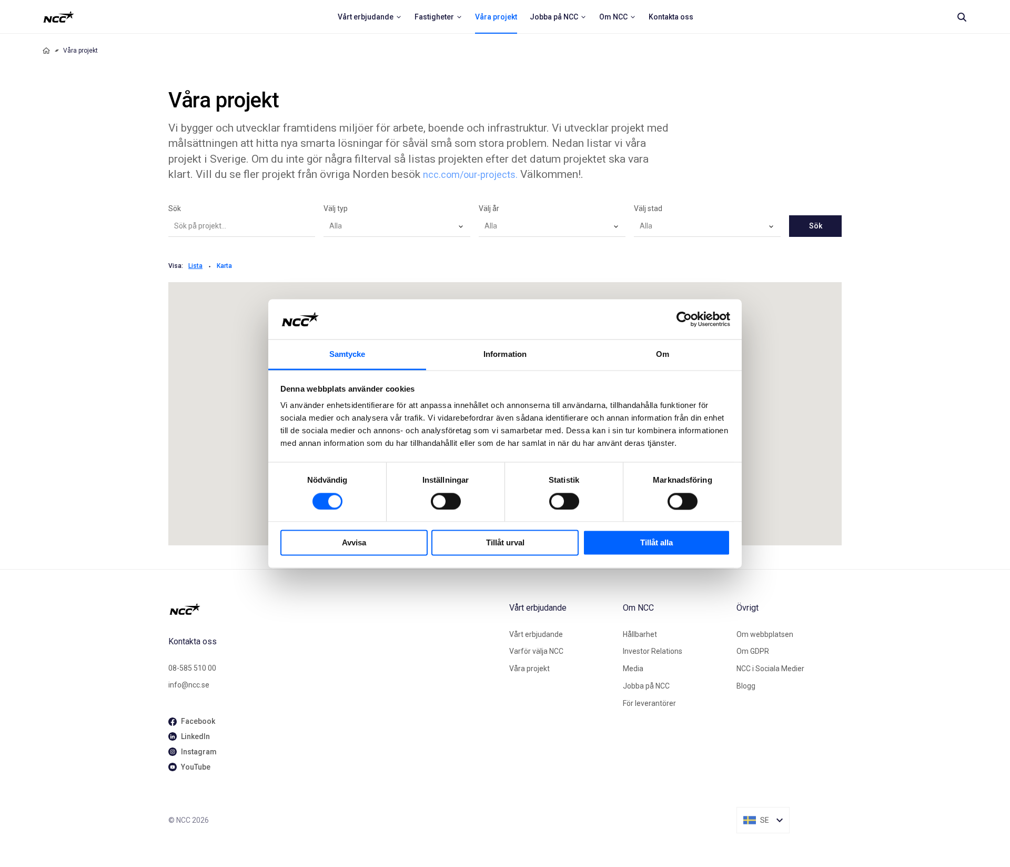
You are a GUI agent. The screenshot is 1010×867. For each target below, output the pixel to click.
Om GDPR (752, 651)
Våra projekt (529, 668)
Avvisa (354, 543)
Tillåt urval (505, 543)
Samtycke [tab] (347, 354)
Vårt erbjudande (536, 634)
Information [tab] (505, 354)
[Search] (961, 17)
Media (633, 668)
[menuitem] (370, 17)
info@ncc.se (188, 685)
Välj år (489, 208)
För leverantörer (649, 703)
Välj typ (336, 208)
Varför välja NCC (536, 651)
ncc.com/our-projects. (470, 174)
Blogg (745, 686)
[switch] (446, 501)
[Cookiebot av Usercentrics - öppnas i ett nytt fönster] (684, 319)
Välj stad (648, 208)
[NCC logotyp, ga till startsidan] (58, 17)
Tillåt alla (656, 543)
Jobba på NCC (646, 686)
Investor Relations (652, 651)
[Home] (46, 50)
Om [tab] (662, 354)
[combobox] (397, 226)
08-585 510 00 (192, 668)
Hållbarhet (640, 634)
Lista (195, 266)
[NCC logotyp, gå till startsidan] (334, 609)
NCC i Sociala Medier (770, 668)
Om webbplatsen (764, 634)
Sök (174, 208)
